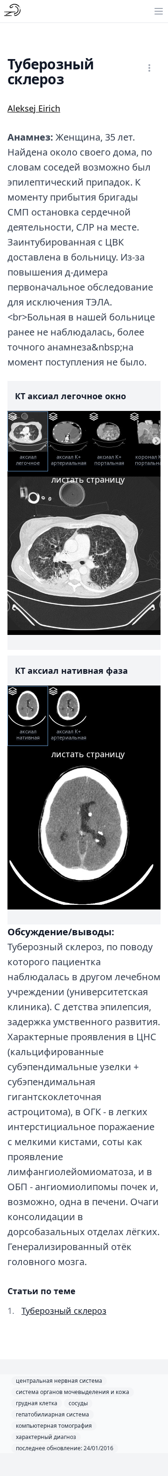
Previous (11, 441)
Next (156, 441)
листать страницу (88, 479)
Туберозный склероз (63, 1310)
